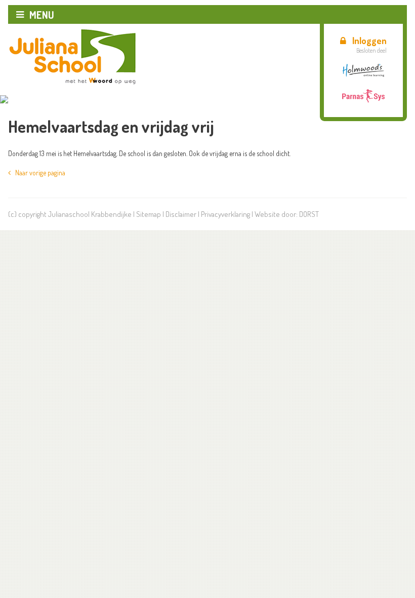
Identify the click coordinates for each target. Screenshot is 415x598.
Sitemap (148, 214)
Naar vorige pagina (38, 172)
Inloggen (369, 40)
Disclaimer (180, 214)
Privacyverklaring (225, 214)
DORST (309, 214)
